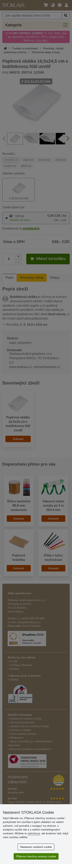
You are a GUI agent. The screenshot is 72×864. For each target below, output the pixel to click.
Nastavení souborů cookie (36, 846)
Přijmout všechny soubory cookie (36, 856)
